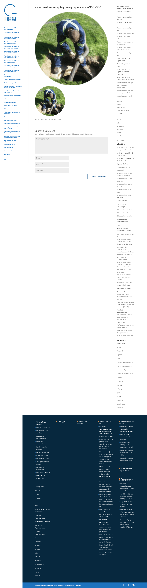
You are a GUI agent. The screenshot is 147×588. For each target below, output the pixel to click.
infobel (119, 396)
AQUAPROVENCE (10, 141)
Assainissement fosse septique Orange (11, 66)
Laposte (119, 355)
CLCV (118, 225)
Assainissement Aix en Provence (126, 480)
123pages (120, 389)
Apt (118, 117)
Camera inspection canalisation (10, 75)
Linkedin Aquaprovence (125, 362)
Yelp (118, 358)
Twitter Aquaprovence (124, 366)
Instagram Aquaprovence (125, 370)
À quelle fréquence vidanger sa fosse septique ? (126, 504)
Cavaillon (120, 120)
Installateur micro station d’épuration (12, 91)
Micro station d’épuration (125, 470)
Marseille (120, 129)
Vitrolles (119, 135)
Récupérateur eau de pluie (13, 109)
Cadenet (119, 114)
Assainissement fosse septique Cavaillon (11, 52)
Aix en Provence (122, 107)
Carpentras (120, 126)
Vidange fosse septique (12, 123)
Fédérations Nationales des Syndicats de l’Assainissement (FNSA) (125, 332)
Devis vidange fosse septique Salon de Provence (123, 71)
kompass (120, 400)
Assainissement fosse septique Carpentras (11, 47)
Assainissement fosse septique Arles (11, 33)
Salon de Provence (123, 111)
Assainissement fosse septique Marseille (11, 56)
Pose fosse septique (43, 473)
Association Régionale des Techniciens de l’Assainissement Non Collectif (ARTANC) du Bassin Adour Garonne (125, 239)
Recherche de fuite (10, 105)
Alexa (37, 572)
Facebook (120, 351)
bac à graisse (8, 147)
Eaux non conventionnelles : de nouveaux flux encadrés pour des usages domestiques (106, 431)
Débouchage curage (43, 427)
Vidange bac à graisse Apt (125, 33)
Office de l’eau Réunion (124, 216)
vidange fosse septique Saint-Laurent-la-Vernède (126, 444)
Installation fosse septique (13, 95)
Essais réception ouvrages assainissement (13, 86)
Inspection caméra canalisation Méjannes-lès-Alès (126, 429)
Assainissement (9, 144)
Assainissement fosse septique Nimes (11, 61)
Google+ (37, 494)
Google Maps (121, 404)
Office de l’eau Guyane (124, 213)
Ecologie (61, 422)
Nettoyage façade (10, 102)
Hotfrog (119, 385)
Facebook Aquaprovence (125, 374)
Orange (119, 132)
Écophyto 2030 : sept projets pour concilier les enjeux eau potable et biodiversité (106, 444)
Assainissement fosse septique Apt (11, 28)
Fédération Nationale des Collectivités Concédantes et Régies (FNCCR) (125, 304)
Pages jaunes (121, 343)
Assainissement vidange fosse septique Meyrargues (125, 85)
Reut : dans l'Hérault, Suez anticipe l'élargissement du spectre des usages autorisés (106, 549)
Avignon (119, 101)
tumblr (37, 576)
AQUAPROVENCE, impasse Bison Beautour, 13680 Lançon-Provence (58, 585)
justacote (120, 408)
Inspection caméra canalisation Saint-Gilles (126, 452)
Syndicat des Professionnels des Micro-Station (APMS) (125, 325)
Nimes (119, 104)
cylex (118, 393)
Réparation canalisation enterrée (12, 112)
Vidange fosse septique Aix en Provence (13, 127)
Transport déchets (10, 120)
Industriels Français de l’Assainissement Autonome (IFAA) (124, 317)
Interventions (8, 99)
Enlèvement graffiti (10, 83)
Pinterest (120, 381)
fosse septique (9, 151)
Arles (118, 123)
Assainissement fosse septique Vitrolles (11, 70)
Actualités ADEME (82, 423)
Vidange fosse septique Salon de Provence (12, 132)
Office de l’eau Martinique (125, 210)
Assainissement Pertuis (124, 96)
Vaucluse (7, 154)
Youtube (119, 377)
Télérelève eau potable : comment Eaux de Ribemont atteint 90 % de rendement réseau (105, 486)
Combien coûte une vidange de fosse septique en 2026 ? (127, 496)
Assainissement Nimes (126, 423)
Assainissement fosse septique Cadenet (11, 42)
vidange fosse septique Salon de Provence (12, 136)
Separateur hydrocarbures (13, 117)
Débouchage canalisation (13, 79)
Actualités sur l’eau (104, 423)
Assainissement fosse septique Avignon (11, 37)
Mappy (119, 347)
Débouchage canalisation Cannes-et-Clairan (127, 436)
